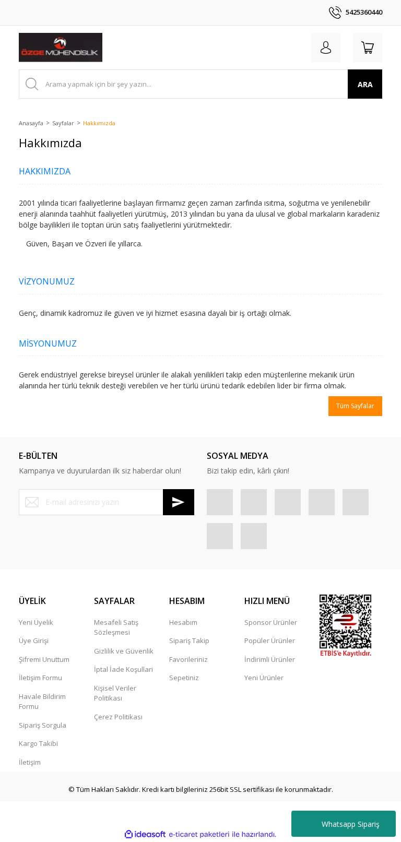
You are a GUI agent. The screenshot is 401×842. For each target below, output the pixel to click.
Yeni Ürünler (264, 677)
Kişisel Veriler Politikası (115, 693)
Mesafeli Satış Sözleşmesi (116, 627)
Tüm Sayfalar (355, 405)
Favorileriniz (188, 659)
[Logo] (60, 47)
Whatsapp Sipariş (351, 824)
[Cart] (367, 47)
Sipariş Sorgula (42, 725)
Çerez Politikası (118, 716)
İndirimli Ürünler (269, 659)
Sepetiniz (184, 677)
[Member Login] (325, 47)
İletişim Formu (40, 677)
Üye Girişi (34, 640)
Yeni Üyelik (36, 622)
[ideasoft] (145, 834)
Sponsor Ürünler (270, 622)
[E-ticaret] (199, 834)
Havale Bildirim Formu (42, 701)
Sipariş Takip (189, 640)
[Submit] (178, 502)
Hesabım (183, 622)
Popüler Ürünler (269, 640)
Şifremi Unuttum (44, 659)
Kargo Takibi (38, 743)
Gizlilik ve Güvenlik (124, 651)
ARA (365, 84)
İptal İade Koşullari (123, 669)
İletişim (30, 762)
